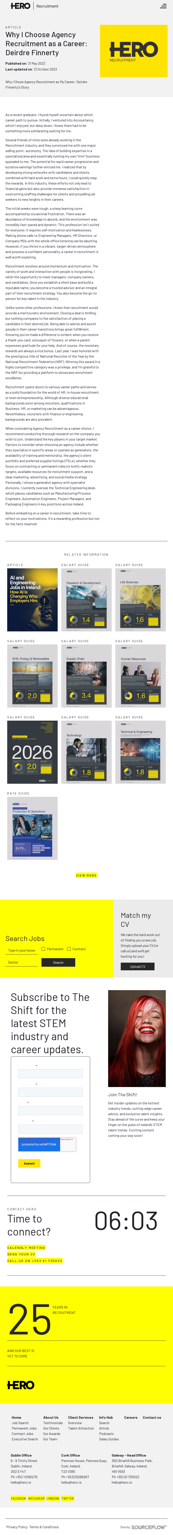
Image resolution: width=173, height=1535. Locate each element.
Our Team (50, 1439)
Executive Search (25, 1439)
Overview (75, 1423)
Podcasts (106, 1433)
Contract (79, 949)
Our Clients (51, 1428)
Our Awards (51, 1433)
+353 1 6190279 (26, 1477)
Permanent (55, 949)
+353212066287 (77, 1477)
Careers (131, 1417)
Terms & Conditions (44, 1527)
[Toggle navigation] (163, 6)
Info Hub (106, 1417)
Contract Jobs (22, 1433)
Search (58, 962)
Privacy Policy (16, 1527)
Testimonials (53, 1423)
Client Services (80, 1417)
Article (104, 1428)
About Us (51, 1417)
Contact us (152, 1417)
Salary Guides (109, 1439)
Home (16, 1417)
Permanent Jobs (24, 1428)
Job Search (20, 1423)
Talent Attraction (81, 1428)
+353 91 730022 (127, 1477)
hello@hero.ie (21, 1482)
